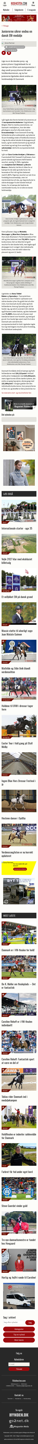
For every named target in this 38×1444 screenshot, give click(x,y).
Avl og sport (6, 700)
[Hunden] (19, 1415)
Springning (6, 591)
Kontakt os (18, 1398)
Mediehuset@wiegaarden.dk (24, 1386)
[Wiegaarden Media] (19, 1426)
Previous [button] (4, 210)
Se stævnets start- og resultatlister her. (17, 393)
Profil (4, 1166)
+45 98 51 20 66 (10, 1386)
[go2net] (19, 1421)
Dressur (5, 662)
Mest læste (19, 1340)
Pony (4, 1234)
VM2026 (5, 944)
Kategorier (19, 1329)
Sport (4, 522)
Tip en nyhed (19, 1334)
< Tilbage (5, 26)
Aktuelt (5, 553)
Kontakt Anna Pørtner (20, 869)
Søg (30, 1322)
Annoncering (27, 1398)
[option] (19, 211)
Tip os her (10, 1398)
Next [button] (33, 210)
